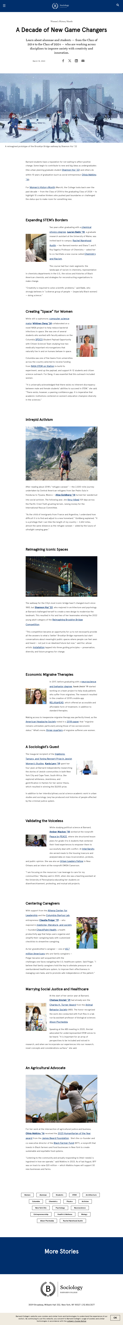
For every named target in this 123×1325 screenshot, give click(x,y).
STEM (74, 1195)
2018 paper (73, 721)
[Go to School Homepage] (60, 6)
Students (59, 1195)
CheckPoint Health (46, 929)
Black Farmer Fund (64, 1143)
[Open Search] (118, 6)
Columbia (36, 1201)
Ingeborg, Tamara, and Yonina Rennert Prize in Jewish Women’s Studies (49, 759)
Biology (84, 1214)
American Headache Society (41, 721)
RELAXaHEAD (57, 702)
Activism (85, 1201)
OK (115, 1317)
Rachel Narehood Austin (73, 1221)
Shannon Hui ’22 (70, 169)
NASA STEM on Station (42, 366)
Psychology (60, 1208)
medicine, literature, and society (54, 924)
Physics (70, 1201)
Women (27, 1195)
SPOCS (39, 339)
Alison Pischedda (59, 1021)
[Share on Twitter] (70, 61)
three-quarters (54, 730)
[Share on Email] (83, 61)
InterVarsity (88, 848)
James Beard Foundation (55, 1138)
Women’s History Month (62, 21)
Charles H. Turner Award (63, 1004)
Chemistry (53, 1201)
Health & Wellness (64, 1214)
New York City (40, 1208)
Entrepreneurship (41, 1214)
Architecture (91, 1195)
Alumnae (43, 1195)
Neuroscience (80, 1208)
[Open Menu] (4, 6)
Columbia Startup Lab (58, 915)
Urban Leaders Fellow (71, 861)
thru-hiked (73, 499)
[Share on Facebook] (63, 61)
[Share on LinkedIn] (76, 61)
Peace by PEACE (58, 836)
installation (39, 647)
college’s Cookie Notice (76, 1321)
